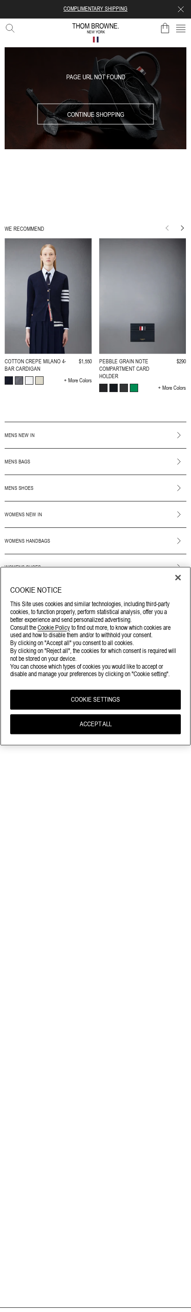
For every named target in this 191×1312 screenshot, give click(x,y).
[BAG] (165, 28)
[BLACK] (103, 388)
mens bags (17, 461)
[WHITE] (29, 380)
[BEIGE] (39, 380)
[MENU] (180, 28)
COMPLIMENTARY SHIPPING (95, 9)
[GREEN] (134, 388)
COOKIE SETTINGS (95, 700)
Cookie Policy (54, 627)
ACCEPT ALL (96, 724)
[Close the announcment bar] (180, 9)
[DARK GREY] (124, 388)
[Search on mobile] (8, 26)
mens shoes (19, 488)
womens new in (23, 514)
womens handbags (27, 541)
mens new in (20, 435)
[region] (95, 656)
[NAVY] (9, 380)
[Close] (178, 577)
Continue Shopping (95, 114)
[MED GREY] (19, 380)
